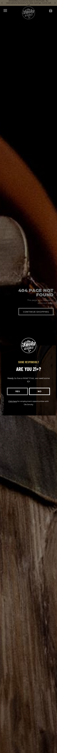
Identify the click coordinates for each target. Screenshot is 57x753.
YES (17, 391)
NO (39, 391)
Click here (12, 401)
